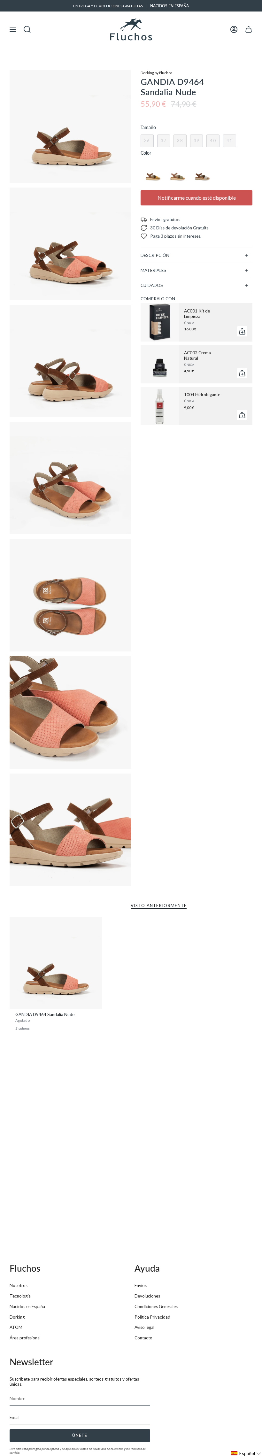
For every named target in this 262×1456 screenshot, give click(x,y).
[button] (246, 1453)
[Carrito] (248, 29)
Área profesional (25, 1337)
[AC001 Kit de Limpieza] (160, 322)
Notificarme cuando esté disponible (197, 198)
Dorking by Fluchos (157, 72)
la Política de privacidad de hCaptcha (99, 1449)
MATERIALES (153, 270)
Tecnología (20, 1295)
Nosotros (18, 1285)
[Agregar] (242, 331)
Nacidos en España (27, 1306)
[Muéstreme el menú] (12, 29)
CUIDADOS (152, 285)
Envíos (141, 1285)
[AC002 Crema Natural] (160, 364)
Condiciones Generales (156, 1306)
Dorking (17, 1317)
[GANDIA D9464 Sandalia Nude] (56, 963)
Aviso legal (144, 1327)
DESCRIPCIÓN (155, 255)
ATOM (16, 1327)
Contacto (143, 1337)
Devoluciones (147, 1295)
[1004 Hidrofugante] (160, 406)
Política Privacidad (152, 1317)
